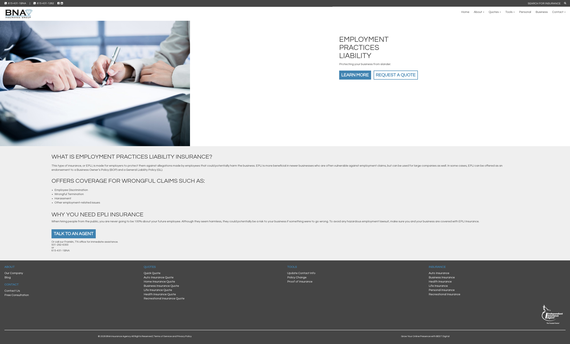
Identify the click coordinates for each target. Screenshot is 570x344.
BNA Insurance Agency (118, 336)
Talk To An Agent (74, 233)
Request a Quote (396, 75)
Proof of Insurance (299, 281)
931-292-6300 (60, 244)
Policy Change (297, 277)
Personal (525, 12)
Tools (509, 12)
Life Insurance (438, 285)
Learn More (355, 75)
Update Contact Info (301, 273)
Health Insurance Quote (160, 294)
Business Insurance (442, 277)
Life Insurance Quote (158, 290)
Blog (7, 277)
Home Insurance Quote (159, 281)
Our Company (13, 273)
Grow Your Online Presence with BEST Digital (425, 336)
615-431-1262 (45, 3)
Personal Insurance (442, 290)
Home (465, 12)
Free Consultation (16, 295)
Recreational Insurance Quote (164, 298)
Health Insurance (440, 281)
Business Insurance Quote (161, 285)
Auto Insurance (439, 273)
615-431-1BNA (18, 3)
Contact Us (12, 290)
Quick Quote (152, 273)
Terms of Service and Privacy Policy (173, 336)
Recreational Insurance (444, 294)
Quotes (494, 12)
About (478, 12)
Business (542, 12)
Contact (558, 12)
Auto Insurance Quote (159, 277)
